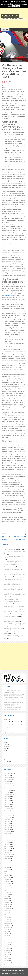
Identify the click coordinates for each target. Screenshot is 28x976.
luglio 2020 (6, 912)
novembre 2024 (7, 814)
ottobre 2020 (7, 906)
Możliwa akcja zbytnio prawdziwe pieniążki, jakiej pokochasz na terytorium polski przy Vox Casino (14, 574)
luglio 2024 (6, 821)
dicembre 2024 (7, 812)
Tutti (5, 528)
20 (13, 727)
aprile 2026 (6, 781)
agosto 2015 (7, 952)
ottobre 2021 (7, 885)
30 (22, 729)
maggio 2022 (7, 871)
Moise (5, 756)
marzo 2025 (6, 806)
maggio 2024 (7, 825)
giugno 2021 (6, 892)
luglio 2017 (6, 931)
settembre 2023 (7, 840)
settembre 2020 (7, 908)
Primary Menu (5, 29)
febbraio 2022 (7, 877)
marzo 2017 (6, 937)
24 (4, 729)
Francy (5, 748)
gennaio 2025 (7, 810)
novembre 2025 (7, 790)
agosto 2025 (7, 796)
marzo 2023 (6, 852)
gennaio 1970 (7, 964)
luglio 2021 (6, 890)
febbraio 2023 (7, 854)
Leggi (17, 6)
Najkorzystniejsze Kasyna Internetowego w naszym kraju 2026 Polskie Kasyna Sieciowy (14, 606)
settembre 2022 (7, 864)
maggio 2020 (7, 915)
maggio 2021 (7, 894)
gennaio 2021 (7, 902)
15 (18, 726)
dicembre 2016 (7, 942)
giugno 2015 (6, 956)
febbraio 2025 (7, 808)
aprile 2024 (6, 827)
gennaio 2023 (7, 856)
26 (10, 729)
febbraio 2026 (7, 785)
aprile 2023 (6, 850)
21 (15, 727)
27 (12, 729)
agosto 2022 (7, 865)
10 (4, 726)
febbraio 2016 (7, 948)
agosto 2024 (7, 819)
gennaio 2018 (7, 923)
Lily (4, 750)
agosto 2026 (7, 773)
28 (16, 729)
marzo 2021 (6, 898)
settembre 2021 (7, 887)
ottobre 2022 (7, 862)
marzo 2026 (6, 783)
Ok (13, 6)
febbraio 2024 (7, 831)
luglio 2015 (6, 954)
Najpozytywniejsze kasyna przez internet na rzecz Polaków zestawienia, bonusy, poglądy (14, 594)
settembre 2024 (7, 817)
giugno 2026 (7, 777)
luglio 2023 (6, 844)
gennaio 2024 (7, 833)
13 (12, 726)
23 (21, 727)
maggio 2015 (7, 958)
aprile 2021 (6, 896)
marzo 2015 (6, 962)
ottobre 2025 (7, 792)
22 (19, 727)
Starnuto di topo (7, 757)
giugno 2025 (7, 800)
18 (7, 727)
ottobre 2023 (7, 839)
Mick (5, 754)
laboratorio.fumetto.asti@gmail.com (12, 972)
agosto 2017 (7, 929)
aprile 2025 (6, 804)
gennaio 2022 (7, 879)
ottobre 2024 (7, 815)
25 (7, 729)
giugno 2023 (7, 846)
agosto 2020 (7, 910)
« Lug (5, 732)
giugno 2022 (7, 869)
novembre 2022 (7, 860)
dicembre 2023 (7, 835)
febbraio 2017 (7, 939)
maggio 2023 (7, 848)
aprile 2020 (6, 917)
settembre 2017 (7, 927)
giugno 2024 (7, 823)
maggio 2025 (7, 802)
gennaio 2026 (7, 787)
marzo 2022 (6, 875)
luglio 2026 (6, 775)
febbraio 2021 (7, 900)
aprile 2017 (6, 935)
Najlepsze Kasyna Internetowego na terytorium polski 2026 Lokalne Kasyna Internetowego (13, 584)
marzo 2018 (6, 919)
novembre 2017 (7, 925)
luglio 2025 (6, 798)
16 (21, 726)
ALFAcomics (10, 15)
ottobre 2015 (7, 950)
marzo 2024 (6, 829)
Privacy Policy (20, 973)
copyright (13, 973)
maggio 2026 (7, 779)
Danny (3, 82)
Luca (5, 752)
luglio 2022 (6, 867)
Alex (5, 742)
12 (9, 726)
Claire (5, 744)
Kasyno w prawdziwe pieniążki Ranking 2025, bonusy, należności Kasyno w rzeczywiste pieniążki (14, 611)
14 (15, 726)
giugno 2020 (7, 914)
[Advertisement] (14, 656)
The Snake (6, 759)
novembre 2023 (7, 837)
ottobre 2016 (7, 944)
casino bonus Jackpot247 (11, 295)
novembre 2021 (7, 883)
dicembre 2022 (7, 858)
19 (9, 727)
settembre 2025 (7, 794)
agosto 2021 (7, 889)
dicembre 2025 (7, 788)
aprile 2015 (6, 960)
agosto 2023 (7, 842)
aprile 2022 (6, 873)
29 (19, 729)
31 (4, 730)
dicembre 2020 (7, 904)
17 (4, 727)
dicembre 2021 (7, 881)
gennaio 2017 (7, 941)
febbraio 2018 (7, 921)
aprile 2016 (6, 946)
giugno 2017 (6, 933)
